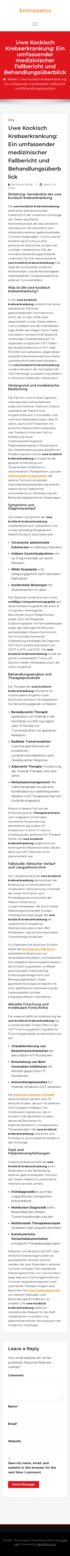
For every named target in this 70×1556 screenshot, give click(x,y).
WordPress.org (46, 1544)
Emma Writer (24, 184)
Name (12, 1406)
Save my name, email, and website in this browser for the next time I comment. (32, 1467)
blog (11, 120)
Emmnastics (35, 10)
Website (14, 1441)
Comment (16, 1375)
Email (12, 1424)
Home (12, 79)
